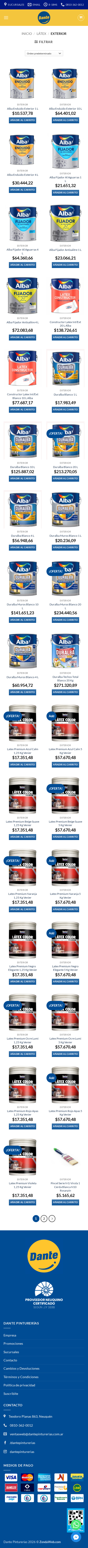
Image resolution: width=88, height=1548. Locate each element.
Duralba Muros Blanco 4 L (22, 677)
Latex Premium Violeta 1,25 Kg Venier (22, 1184)
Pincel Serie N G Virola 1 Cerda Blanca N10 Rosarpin (65, 1186)
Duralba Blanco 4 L (22, 535)
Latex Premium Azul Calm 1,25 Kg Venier (22, 750)
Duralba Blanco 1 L (65, 394)
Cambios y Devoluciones (21, 1368)
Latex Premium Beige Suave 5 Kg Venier (65, 823)
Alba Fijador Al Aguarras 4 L (22, 251)
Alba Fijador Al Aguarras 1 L (65, 179)
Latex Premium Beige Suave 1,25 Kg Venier (22, 823)
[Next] (52, 1218)
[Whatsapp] (76, 1525)
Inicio (27, 34)
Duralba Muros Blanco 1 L (65, 535)
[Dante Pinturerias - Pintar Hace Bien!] (44, 17)
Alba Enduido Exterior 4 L (22, 174)
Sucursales (11, 1352)
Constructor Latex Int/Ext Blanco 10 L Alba (22, 396)
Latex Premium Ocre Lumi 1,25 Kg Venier (22, 1040)
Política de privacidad (19, 1385)
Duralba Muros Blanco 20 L (65, 606)
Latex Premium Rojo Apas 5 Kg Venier (65, 1112)
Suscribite (11, 1394)
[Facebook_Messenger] (76, 1537)
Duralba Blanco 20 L (65, 467)
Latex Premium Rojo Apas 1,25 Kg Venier (22, 1112)
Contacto (10, 1360)
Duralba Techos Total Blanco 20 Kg (65, 678)
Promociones (13, 1343)
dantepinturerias (21, 1452)
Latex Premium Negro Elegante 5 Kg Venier (65, 968)
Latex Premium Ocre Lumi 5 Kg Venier (65, 1040)
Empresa (10, 1335)
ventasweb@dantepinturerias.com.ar (36, 1434)
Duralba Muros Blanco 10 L (22, 606)
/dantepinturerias (22, 1443)
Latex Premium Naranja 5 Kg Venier (65, 895)
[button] (6, 17)
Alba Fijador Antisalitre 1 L (65, 250)
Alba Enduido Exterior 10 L (65, 108)
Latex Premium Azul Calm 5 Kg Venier (65, 750)
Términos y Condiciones (21, 1377)
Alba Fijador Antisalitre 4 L (23, 322)
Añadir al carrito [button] (22, 120)
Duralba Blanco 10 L (22, 467)
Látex (41, 34)
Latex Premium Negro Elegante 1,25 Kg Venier (22, 968)
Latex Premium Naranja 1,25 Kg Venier (22, 895)
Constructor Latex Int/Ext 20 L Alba (65, 323)
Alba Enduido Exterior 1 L (22, 108)
